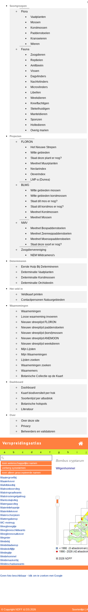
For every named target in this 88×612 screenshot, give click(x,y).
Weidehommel (8, 556)
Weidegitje (6, 552)
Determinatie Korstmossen (38, 277)
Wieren (35, 44)
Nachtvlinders (39, 81)
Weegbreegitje (8, 526)
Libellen (36, 92)
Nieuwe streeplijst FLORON (38, 322)
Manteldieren (39, 114)
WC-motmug (7, 522)
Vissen (35, 71)
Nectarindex (38, 168)
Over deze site (30, 420)
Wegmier (5, 537)
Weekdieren (38, 98)
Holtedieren (38, 125)
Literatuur (27, 409)
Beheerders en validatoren (38, 431)
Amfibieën (37, 65)
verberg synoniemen (14, 467)
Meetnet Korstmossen (44, 212)
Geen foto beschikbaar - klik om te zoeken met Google (31, 575)
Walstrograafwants (11, 492)
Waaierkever (7, 481)
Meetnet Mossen (41, 217)
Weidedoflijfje (7, 548)
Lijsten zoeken (30, 360)
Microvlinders (39, 87)
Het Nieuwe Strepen (43, 147)
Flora (24, 11)
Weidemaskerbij (9, 560)
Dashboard (28, 387)
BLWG (25, 185)
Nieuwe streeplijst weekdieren (40, 343)
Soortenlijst (78, 609)
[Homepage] (80, 443)
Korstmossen (39, 27)
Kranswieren (39, 38)
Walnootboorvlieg (10, 488)
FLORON (27, 141)
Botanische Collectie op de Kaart (42, 376)
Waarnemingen (31, 311)
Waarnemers (29, 370)
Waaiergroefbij (8, 477)
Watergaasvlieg (9, 503)
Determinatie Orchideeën (37, 283)
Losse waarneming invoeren (39, 316)
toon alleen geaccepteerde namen (21, 472)
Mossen (36, 22)
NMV (24, 222)
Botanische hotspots (34, 403)
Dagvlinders (38, 76)
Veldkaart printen (32, 294)
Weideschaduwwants (12, 563)
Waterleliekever (9, 511)
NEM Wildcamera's (43, 255)
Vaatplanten (38, 17)
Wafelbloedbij (7, 485)
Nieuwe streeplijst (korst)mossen (42, 333)
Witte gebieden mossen (46, 190)
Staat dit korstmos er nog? (47, 206)
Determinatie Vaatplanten (37, 272)
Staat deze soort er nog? (46, 244)
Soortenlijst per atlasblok (37, 398)
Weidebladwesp (9, 545)
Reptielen (37, 60)
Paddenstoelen (40, 33)
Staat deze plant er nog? (46, 158)
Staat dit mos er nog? (44, 201)
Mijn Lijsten (28, 349)
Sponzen (36, 119)
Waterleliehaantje (9, 507)
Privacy (26, 426)
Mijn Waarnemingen (34, 354)
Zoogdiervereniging (33, 249)
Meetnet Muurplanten (44, 163)
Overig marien (40, 130)
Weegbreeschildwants (12, 530)
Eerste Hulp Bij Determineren (39, 266)
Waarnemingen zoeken (36, 365)
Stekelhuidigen (40, 108)
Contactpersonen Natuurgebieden (43, 299)
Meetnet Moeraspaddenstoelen (50, 239)
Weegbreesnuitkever (12, 533)
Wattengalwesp (9, 518)
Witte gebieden (40, 152)
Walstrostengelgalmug (12, 496)
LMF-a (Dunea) (40, 179)
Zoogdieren (38, 54)
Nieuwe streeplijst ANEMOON (40, 338)
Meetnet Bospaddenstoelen (48, 228)
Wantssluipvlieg (9, 500)
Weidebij (5, 541)
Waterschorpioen (10, 515)
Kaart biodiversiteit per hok (38, 393)
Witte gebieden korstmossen (49, 195)
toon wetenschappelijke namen (19, 463)
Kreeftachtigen (40, 103)
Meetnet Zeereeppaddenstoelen (51, 233)
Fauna (25, 49)
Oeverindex (38, 174)
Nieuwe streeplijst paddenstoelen (42, 327)
